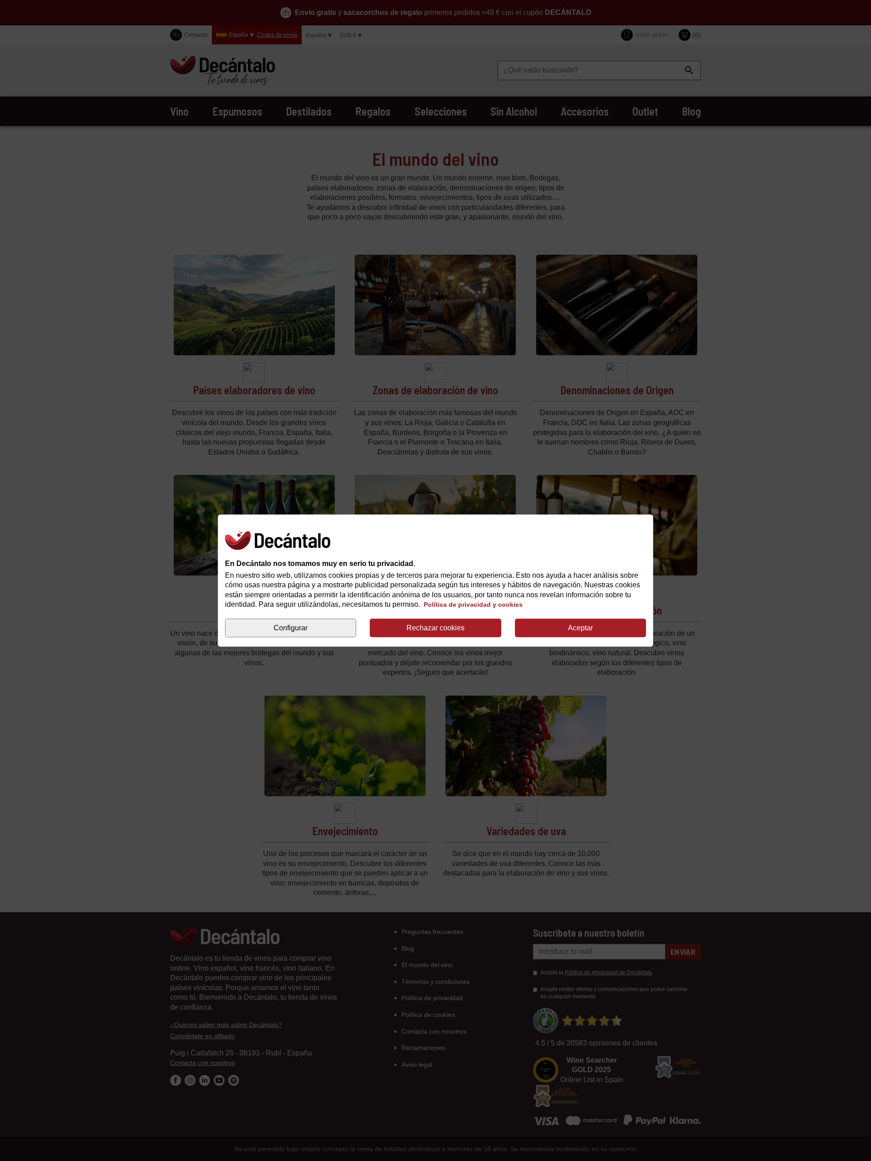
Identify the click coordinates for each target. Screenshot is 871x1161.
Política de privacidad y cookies (473, 605)
